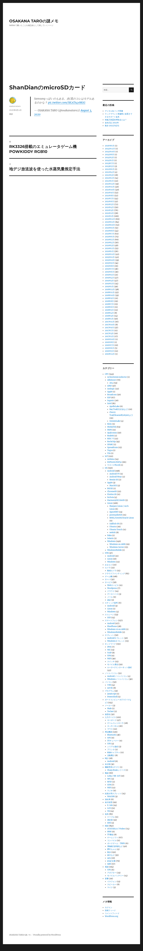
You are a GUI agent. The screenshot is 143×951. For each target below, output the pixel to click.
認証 (109, 600)
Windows (111, 541)
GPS (109, 738)
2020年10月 (110, 225)
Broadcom (111, 394)
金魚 (109, 858)
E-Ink (110, 805)
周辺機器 (108, 732)
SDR (109, 785)
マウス (110, 729)
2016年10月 (110, 339)
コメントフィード (112, 913)
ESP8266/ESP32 (114, 462)
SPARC (110, 444)
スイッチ (111, 661)
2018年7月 (109, 304)
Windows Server (116, 547)
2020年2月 (109, 248)
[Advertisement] (72, 63)
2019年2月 (109, 283)
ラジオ (110, 790)
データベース (112, 594)
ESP (109, 397)
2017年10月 (110, 324)
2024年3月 (109, 157)
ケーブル (111, 817)
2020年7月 (109, 234)
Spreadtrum (112, 447)
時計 (107, 758)
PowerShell (112, 697)
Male (109, 708)
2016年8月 (109, 342)
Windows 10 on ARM (116, 629)
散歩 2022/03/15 (112, 125)
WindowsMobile (114, 550)
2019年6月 (109, 272)
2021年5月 (109, 204)
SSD (109, 617)
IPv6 (109, 647)
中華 (109, 685)
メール (110, 597)
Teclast (110, 711)
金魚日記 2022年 (112, 123)
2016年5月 (109, 351)
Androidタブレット (115, 638)
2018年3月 (109, 316)
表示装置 (108, 802)
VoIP (109, 653)
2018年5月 (109, 310)
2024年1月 (109, 160)
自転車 (107, 799)
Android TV (114, 474)
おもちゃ (108, 565)
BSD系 (110, 488)
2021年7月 (109, 198)
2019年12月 (110, 254)
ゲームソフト (112, 837)
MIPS (109, 430)
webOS (112, 532)
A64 (111, 383)
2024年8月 (109, 154)
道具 (107, 814)
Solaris (110, 538)
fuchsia (110, 497)
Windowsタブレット (116, 641)
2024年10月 (110, 151)
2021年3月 (109, 210)
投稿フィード (110, 910)
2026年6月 (109, 146)
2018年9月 (109, 298)
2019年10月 (110, 260)
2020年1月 (109, 251)
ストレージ (109, 614)
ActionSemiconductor (117, 377)
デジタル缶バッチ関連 (114, 111)
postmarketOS (115, 515)
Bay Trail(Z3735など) (118, 409)
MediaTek (111, 427)
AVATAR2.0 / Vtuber (116, 829)
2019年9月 (109, 263)
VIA (108, 453)
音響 (107, 878)
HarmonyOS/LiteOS (116, 500)
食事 (109, 864)
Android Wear (115, 477)
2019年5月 (109, 275)
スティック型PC (111, 603)
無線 (107, 773)
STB (107, 553)
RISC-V (110, 438)
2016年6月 (109, 348)
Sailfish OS (114, 523)
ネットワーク (110, 644)
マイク (110, 887)
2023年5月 (109, 166)
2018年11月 (109, 292)
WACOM (111, 796)
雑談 (11, 114)
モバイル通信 (112, 664)
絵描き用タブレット (113, 793)
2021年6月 (109, 201)
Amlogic (111, 389)
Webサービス (112, 585)
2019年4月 (109, 278)
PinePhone (112, 626)
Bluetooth (111, 735)
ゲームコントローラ (115, 723)
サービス (108, 582)
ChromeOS (112, 491)
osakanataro (15, 106)
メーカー (108, 705)
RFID (109, 782)
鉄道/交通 (111, 861)
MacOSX (113, 485)
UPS (109, 743)
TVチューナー (113, 741)
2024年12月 (110, 148)
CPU (107, 374)
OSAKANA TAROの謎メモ (34, 21)
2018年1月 (109, 319)
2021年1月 (109, 216)
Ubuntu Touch (115, 529)
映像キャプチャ (113, 752)
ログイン (108, 907)
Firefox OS (111, 494)
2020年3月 (109, 245)
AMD (109, 386)
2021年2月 (109, 213)
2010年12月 (110, 354)
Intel (109, 403)
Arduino (111, 459)
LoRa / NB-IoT (113, 776)
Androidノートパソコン (117, 676)
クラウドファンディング (115, 573)
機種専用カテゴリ (112, 767)
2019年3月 (109, 280)
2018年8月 (109, 301)
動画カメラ (111, 570)
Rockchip (111, 441)
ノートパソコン (111, 673)
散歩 (109, 852)
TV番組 (110, 834)
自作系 (110, 688)
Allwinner (111, 380)
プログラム (109, 691)
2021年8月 (109, 195)
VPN (109, 655)
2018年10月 (110, 295)
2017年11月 (109, 322)
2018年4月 (109, 313)
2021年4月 (109, 207)
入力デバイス (110, 717)
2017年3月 (109, 333)
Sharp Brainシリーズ (116, 770)
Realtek (110, 436)
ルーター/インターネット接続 (119, 667)
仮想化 (107, 714)
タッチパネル (112, 726)
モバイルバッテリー (115, 875)
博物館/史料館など (115, 846)
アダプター (111, 873)
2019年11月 (110, 257)
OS (106, 468)
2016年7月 (109, 345)
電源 (107, 867)
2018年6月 (109, 307)
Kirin (109, 424)
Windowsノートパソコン (117, 679)
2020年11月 (110, 222)
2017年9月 (109, 327)
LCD (109, 808)
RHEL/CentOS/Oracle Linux (121, 518)
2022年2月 (109, 178)
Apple (109, 392)
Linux (109, 503)
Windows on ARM (117, 544)
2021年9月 (109, 192)
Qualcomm (112, 433)
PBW (109, 831)
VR (108, 811)
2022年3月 (109, 175)
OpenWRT (113, 512)
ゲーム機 (108, 576)
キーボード (111, 720)
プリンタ (111, 749)
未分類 (107, 764)
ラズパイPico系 (113, 465)
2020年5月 (109, 239)
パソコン (108, 682)
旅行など (111, 855)
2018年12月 (110, 289)
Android (111, 471)
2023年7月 (109, 163)
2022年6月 (109, 169)
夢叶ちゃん (111, 849)
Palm (109, 535)
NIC (108, 650)
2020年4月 (109, 242)
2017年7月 (109, 330)
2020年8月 (109, 231)
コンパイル (111, 840)
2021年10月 (110, 190)
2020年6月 (109, 236)
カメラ (107, 567)
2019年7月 (109, 269)
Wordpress (112, 588)
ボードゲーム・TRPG (116, 843)
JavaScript (111, 694)
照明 (109, 823)
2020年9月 (109, 228)
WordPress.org (111, 916)
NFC (109, 779)
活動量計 (111, 755)
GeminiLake (114, 421)
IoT (106, 456)
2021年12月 (110, 184)
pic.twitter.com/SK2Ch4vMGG (66, 102)
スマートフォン (111, 620)
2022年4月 (109, 172)
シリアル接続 (112, 746)
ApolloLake (114, 406)
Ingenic (110, 400)
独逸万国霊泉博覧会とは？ (116, 120)
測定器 (110, 820)
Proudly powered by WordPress (47, 935)
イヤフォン (111, 881)
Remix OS (113, 480)
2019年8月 (109, 266)
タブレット (109, 635)
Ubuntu (112, 526)
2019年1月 (109, 286)
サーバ (107, 579)
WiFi (109, 658)
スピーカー (111, 884)
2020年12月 (110, 219)
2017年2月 (109, 336)
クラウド (111, 591)
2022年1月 (109, 181)
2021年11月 (109, 187)
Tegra (109, 450)
